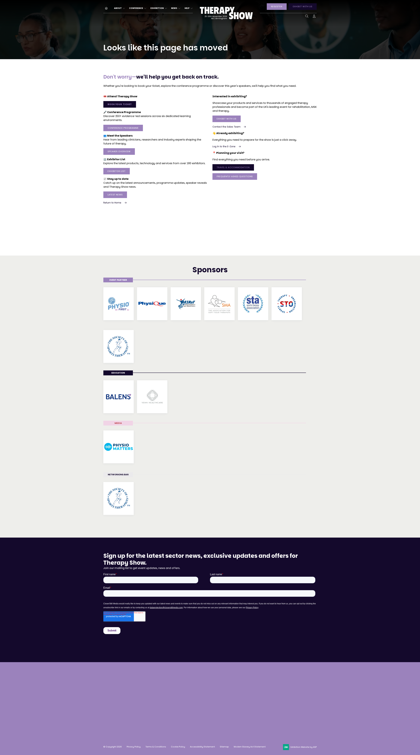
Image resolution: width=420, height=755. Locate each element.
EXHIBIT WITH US (303, 6)
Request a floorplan (210, 685)
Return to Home (112, 202)
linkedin (261, 707)
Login (314, 17)
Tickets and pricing (165, 685)
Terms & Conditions (156, 746)
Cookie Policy (178, 746)
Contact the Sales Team (226, 126)
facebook (252, 707)
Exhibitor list (117, 171)
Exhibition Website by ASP (304, 747)
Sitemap (224, 746)
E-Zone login (205, 697)
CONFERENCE (136, 8)
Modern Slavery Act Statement (250, 746)
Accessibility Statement (202, 746)
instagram (244, 707)
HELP (187, 8)
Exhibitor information (211, 691)
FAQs (156, 709)
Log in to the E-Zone (223, 146)
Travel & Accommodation (233, 167)
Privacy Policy (134, 746)
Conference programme (168, 691)
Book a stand (205, 679)
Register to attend (164, 679)
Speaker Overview (119, 151)
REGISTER (276, 6)
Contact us (110, 713)
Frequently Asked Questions (235, 176)
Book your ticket (120, 104)
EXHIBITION (157, 8)
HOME (105, 8)
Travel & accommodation (170, 703)
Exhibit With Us (226, 118)
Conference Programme (123, 128)
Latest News (115, 194)
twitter (269, 707)
